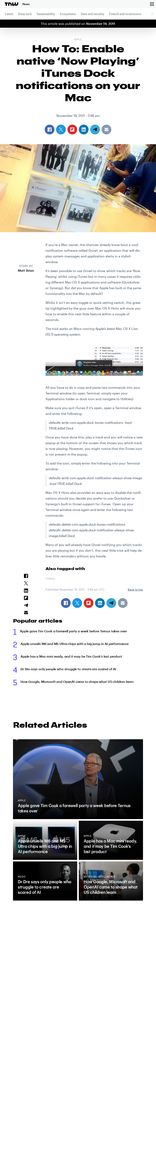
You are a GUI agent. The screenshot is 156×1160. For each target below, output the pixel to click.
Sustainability (46, 14)
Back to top (135, 589)
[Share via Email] (123, 603)
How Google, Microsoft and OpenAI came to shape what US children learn (77, 681)
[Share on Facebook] (66, 603)
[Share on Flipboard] (88, 603)
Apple (78, 39)
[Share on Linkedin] (100, 603)
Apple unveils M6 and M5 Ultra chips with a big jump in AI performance (75, 644)
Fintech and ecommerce (125, 14)
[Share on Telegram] (111, 603)
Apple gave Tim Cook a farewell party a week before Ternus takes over (73, 631)
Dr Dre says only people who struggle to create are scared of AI (68, 669)
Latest (9, 14)
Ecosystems (68, 14)
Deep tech (25, 14)
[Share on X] (77, 603)
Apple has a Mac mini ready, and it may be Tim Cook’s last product (71, 656)
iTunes (50, 579)
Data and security (92, 14)
